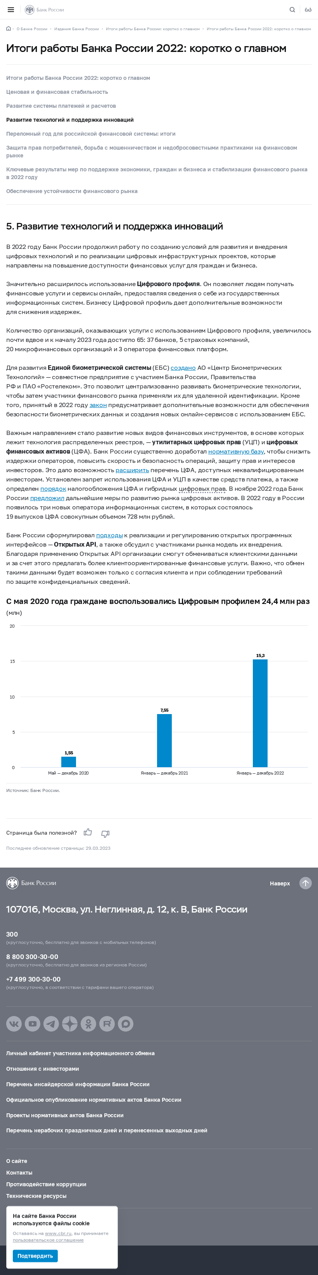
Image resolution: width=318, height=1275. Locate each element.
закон (98, 404)
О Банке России (32, 28)
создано (183, 367)
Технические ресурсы (36, 1195)
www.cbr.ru (58, 1234)
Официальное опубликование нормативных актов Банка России (93, 1099)
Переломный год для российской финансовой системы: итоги (91, 133)
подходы (109, 534)
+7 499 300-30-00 (33, 979)
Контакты (19, 1172)
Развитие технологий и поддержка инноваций (70, 119)
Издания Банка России (76, 28)
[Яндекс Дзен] (70, 1024)
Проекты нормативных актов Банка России (65, 1115)
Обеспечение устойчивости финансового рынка (72, 191)
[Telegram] (51, 1024)
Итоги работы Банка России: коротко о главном (153, 28)
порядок (53, 488)
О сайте (16, 1161)
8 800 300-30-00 (32, 956)
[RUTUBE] (107, 1024)
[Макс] (125, 1024)
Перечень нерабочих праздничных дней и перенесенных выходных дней (106, 1130)
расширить (132, 469)
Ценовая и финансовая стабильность (57, 91)
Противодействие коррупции (46, 1184)
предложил (47, 497)
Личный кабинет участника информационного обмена (80, 1053)
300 (12, 934)
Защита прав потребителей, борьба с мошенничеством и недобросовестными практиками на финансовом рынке (151, 151)
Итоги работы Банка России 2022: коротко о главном (259, 28)
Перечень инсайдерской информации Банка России (78, 1084)
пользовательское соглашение (48, 1240)
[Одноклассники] (88, 1024)
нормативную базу (236, 451)
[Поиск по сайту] (297, 9)
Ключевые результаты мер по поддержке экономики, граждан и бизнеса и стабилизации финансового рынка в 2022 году (157, 173)
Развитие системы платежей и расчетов (61, 105)
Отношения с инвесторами (42, 1068)
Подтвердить (35, 1256)
